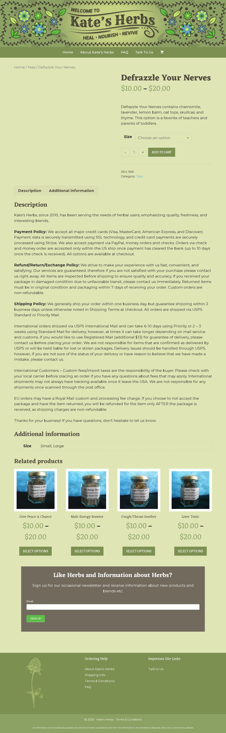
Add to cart (162, 152)
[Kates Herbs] (113, 23)
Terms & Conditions (100, 681)
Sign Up (35, 618)
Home (68, 52)
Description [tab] (29, 190)
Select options (35, 551)
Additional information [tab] (71, 190)
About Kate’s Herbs (97, 52)
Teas (31, 67)
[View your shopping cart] (162, 52)
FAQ (124, 52)
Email (29, 601)
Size (128, 137)
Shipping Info (95, 675)
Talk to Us (144, 52)
